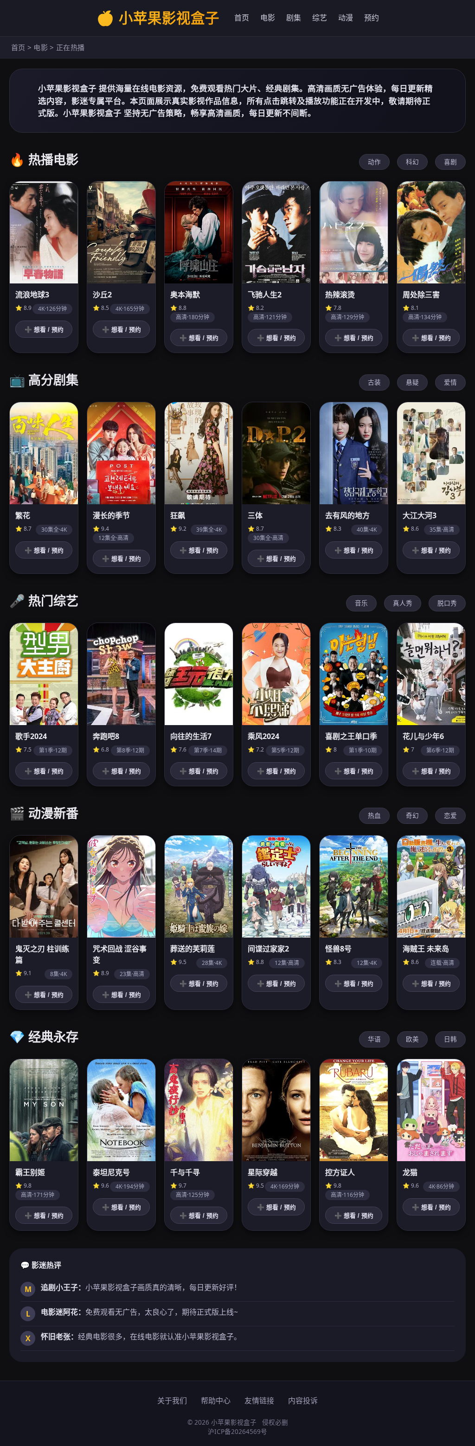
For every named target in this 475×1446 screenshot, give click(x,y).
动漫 (345, 18)
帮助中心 (216, 1400)
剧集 (293, 18)
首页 (241, 18)
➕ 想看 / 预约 (44, 329)
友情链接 (259, 1400)
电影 (267, 18)
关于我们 (172, 1400)
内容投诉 (303, 1400)
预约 (371, 18)
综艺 (319, 18)
